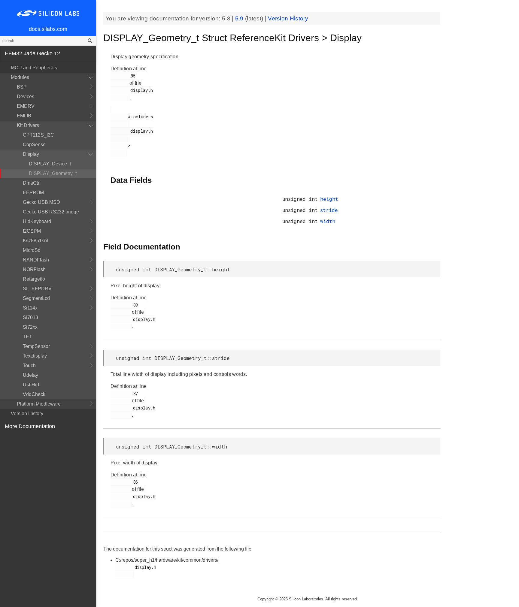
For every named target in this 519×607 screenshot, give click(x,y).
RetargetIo (34, 279)
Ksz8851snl (35, 240)
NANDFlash (36, 259)
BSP (22, 86)
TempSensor (36, 346)
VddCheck (34, 394)
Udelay (30, 375)
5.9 (240, 18)
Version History (27, 413)
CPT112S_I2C (38, 134)
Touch (29, 365)
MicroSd (32, 250)
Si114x (30, 307)
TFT (27, 336)
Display (31, 154)
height (329, 199)
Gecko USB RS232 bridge (51, 211)
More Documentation (30, 426)
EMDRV (26, 106)
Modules (20, 77)
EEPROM (33, 192)
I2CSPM (32, 231)
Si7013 (30, 317)
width (327, 221)
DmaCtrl (32, 183)
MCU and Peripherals (34, 67)
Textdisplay (35, 355)
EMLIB (24, 115)
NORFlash (34, 269)
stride (329, 210)
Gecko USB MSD (41, 202)
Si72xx (30, 327)
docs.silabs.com (48, 29)
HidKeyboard (37, 221)
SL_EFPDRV (37, 288)
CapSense (34, 144)
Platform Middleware (39, 403)
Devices (25, 96)
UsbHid (31, 384)
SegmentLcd (36, 298)
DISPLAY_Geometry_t (53, 173)
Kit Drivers (28, 125)
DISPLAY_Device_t (50, 163)
